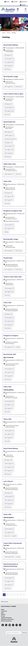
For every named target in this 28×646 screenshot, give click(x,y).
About (2, 609)
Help (2, 613)
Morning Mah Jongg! (10, 76)
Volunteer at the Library (7, 619)
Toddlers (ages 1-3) (9, 135)
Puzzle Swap (7, 258)
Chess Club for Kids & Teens (13, 94)
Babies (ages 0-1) (8, 132)
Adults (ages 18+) (8, 65)
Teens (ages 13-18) (8, 62)
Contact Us (4, 611)
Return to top (4, 601)
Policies (3, 614)
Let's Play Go (8, 481)
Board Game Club (9, 354)
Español (14, 536)
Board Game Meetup (10, 45)
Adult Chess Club (9, 164)
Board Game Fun (9, 122)
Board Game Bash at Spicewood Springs (10, 565)
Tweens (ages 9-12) (9, 58)
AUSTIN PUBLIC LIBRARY (8, 606)
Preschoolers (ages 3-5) (10, 139)
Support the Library (6, 617)
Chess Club (7, 114)
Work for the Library (6, 621)
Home (3, 32)
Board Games (7, 69)
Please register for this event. (12, 221)
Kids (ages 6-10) (8, 55)
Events (8, 32)
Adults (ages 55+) (8, 86)
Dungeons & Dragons (10, 335)
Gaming (6, 232)
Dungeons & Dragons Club (12, 211)
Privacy (3, 616)
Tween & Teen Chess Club (12, 277)
